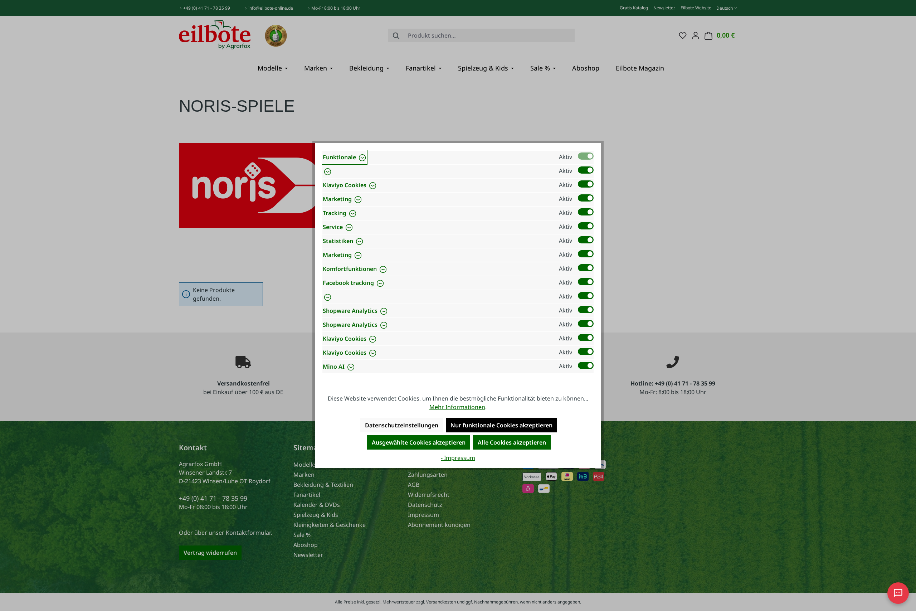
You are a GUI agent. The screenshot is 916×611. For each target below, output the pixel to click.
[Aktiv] (586, 156)
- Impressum (458, 458)
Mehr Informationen (457, 407)
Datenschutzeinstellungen (401, 425)
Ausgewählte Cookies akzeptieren (419, 442)
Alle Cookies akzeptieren (512, 442)
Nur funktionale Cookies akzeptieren (501, 425)
